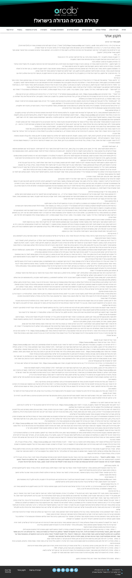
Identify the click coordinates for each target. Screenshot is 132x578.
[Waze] (67, 570)
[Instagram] (54, 570)
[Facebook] (63, 570)
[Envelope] (72, 570)
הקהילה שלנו (113, 30)
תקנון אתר (21, 570)
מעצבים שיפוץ (87, 30)
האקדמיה (43, 30)
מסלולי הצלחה (101, 30)
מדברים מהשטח (31, 30)
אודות (124, 30)
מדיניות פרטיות (8, 571)
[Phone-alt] (76, 570)
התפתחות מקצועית (57, 30)
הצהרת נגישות (35, 570)
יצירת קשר (10, 30)
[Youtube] (59, 570)
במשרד (19, 30)
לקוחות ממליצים (73, 30)
